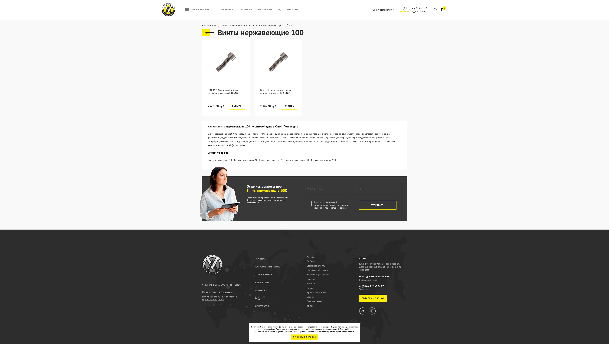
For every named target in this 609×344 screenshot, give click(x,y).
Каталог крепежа (199, 9)
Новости (261, 290)
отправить (377, 205)
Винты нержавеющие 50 (220, 160)
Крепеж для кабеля (316, 292)
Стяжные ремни (314, 301)
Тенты (310, 305)
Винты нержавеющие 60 (245, 160)
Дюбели (311, 261)
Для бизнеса (226, 9)
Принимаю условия (304, 337)
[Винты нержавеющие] (208, 32)
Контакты (292, 9)
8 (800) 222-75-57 (413, 8)
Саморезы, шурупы (316, 265)
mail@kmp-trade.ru (374, 276)
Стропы (310, 296)
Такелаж (311, 283)
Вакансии (246, 9)
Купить (237, 106)
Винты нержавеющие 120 (323, 160)
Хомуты (310, 288)
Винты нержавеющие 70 (271, 160)
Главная (260, 258)
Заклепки (311, 279)
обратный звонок (373, 298)
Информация (264, 9)
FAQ (279, 9)
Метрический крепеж (317, 270)
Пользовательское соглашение (217, 292)
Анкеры (310, 256)
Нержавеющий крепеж (318, 274)
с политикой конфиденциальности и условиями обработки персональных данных (331, 205)
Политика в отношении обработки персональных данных (219, 298)
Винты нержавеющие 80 (297, 160)
